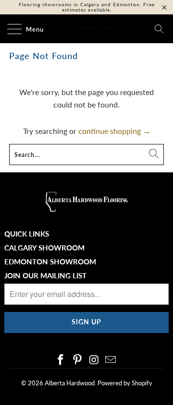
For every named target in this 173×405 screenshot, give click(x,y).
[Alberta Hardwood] (86, 28)
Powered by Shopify (125, 383)
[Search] (159, 28)
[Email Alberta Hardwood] (111, 360)
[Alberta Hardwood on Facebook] (61, 360)
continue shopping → (114, 130)
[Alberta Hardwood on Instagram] (94, 360)
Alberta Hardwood (70, 383)
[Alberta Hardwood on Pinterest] (78, 360)
